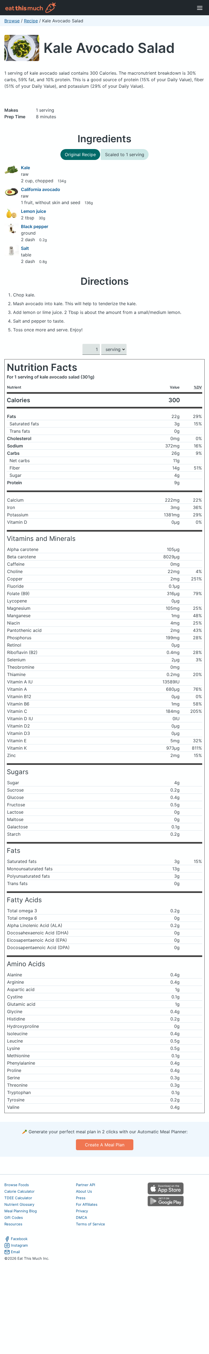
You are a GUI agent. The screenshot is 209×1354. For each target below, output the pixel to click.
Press (80, 1198)
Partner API (85, 1185)
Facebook (19, 1239)
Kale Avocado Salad (109, 48)
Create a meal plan (104, 1144)
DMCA (81, 1217)
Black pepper (34, 226)
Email (15, 1252)
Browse (12, 20)
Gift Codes (13, 1217)
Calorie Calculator (19, 1191)
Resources (13, 1224)
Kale (25, 167)
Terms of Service (90, 1224)
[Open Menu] (200, 7)
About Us (84, 1191)
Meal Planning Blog (20, 1211)
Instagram (19, 1245)
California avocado (40, 189)
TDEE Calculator (18, 1198)
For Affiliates (86, 1204)
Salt (25, 248)
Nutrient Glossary (19, 1204)
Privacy (82, 1211)
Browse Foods (16, 1185)
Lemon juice (33, 211)
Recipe (31, 20)
